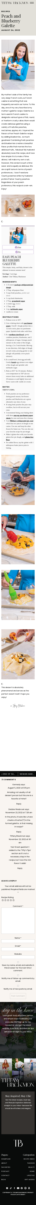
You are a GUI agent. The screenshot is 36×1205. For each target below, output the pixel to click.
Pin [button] (19, 252)
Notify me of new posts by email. (18, 989)
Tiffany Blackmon (17, 836)
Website (18, 954)
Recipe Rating (7, 897)
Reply (18, 803)
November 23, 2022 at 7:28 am (19, 812)
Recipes (5, 11)
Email (18, 946)
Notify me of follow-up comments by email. (18, 979)
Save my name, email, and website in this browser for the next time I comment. (18, 968)
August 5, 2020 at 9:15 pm (19, 787)
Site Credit (21, 1194)
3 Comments (9, 779)
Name (18, 938)
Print (19, 247)
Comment (18, 906)
